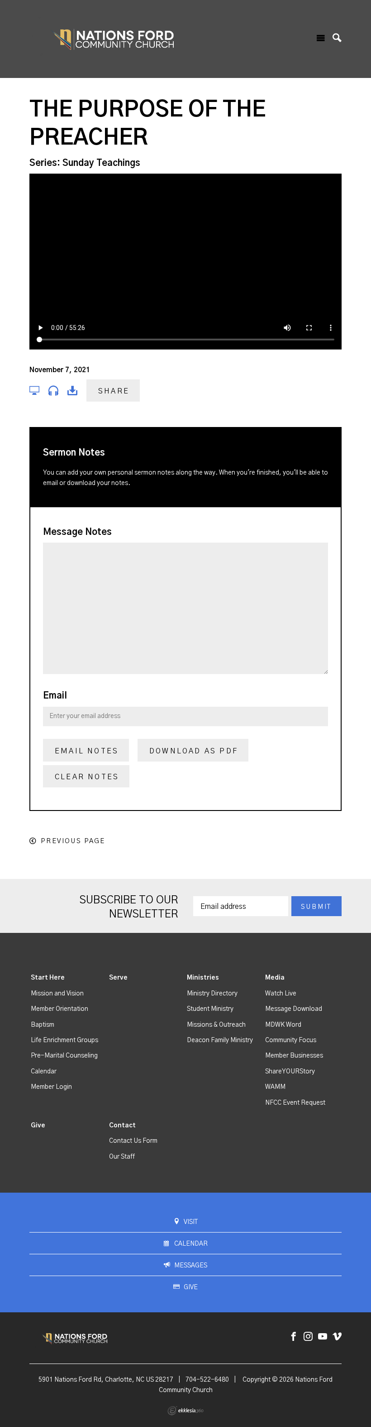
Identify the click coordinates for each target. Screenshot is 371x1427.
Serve (118, 978)
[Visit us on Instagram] (308, 1337)
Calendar (44, 1071)
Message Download (293, 1009)
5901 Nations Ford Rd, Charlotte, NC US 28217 (105, 1380)
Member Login (51, 1087)
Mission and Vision (57, 993)
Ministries (203, 978)
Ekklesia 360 (185, 1410)
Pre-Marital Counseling (64, 1056)
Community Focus (290, 1040)
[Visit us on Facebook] (293, 1337)
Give (38, 1125)
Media (275, 978)
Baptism (42, 1025)
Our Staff (122, 1157)
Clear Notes (87, 777)
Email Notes (87, 751)
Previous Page (73, 841)
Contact (122, 1125)
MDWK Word (283, 1025)
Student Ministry (210, 1009)
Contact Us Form (133, 1141)
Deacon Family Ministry (220, 1040)
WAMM (275, 1087)
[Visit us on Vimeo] (337, 1337)
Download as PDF (193, 751)
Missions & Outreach (216, 1025)
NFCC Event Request (295, 1103)
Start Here (48, 978)
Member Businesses (294, 1056)
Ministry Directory (212, 993)
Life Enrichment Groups (64, 1040)
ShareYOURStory (290, 1071)
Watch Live (280, 993)
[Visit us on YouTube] (322, 1337)
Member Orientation (59, 1009)
